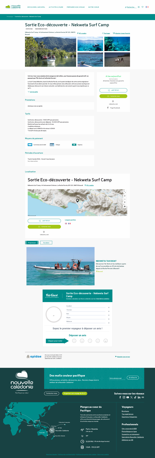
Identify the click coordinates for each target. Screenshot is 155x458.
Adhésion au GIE (127, 440)
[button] (131, 7)
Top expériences (127, 414)
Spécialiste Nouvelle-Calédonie (133, 437)
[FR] (147, 7)
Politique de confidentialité (66, 454)
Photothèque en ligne (129, 431)
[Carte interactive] (139, 7)
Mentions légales (51, 454)
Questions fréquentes (129, 417)
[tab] (32, 242)
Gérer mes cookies (103, 454)
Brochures (125, 411)
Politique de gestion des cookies (86, 454)
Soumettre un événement (130, 434)
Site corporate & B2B (129, 429)
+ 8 (117, 59)
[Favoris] (142, 7)
